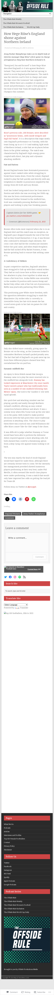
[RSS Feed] (24, 577)
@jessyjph (32, 487)
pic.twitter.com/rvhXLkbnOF (19, 215)
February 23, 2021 (37, 221)
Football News (33, 569)
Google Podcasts (10, 884)
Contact (7, 842)
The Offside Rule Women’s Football (16, 23)
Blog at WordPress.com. (21, 978)
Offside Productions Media (28, 969)
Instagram (8, 870)
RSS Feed (7, 873)
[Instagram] (15, 577)
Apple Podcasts (9, 881)
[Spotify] (19, 577)
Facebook (7, 866)
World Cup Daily (33, 27)
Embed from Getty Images (13, 97)
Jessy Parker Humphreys (34, 513)
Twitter (6, 863)
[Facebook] (10, 577)
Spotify (6, 877)
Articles (31, 48)
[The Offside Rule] (27, 6)
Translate (24, 607)
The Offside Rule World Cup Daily (16, 912)
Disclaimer (8, 849)
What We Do (9, 824)
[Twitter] (5, 577)
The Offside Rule (10, 897)
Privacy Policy (9, 846)
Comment (39, 557)
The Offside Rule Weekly (12, 19)
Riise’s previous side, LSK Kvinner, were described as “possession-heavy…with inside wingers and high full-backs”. (26, 135)
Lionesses (9, 518)
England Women (12, 513)
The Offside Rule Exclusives (13, 27)
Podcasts (7, 828)
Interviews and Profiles (12, 835)
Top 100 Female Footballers (14, 839)
